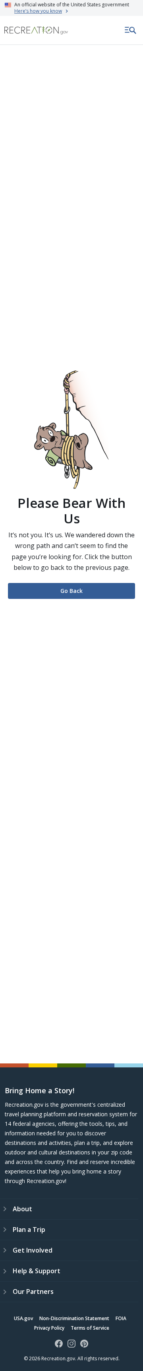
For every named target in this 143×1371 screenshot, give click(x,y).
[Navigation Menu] (131, 30)
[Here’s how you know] (71, 8)
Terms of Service (90, 1328)
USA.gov (23, 1318)
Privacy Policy (49, 1328)
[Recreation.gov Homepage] (36, 30)
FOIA (121, 1318)
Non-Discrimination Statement (74, 1318)
